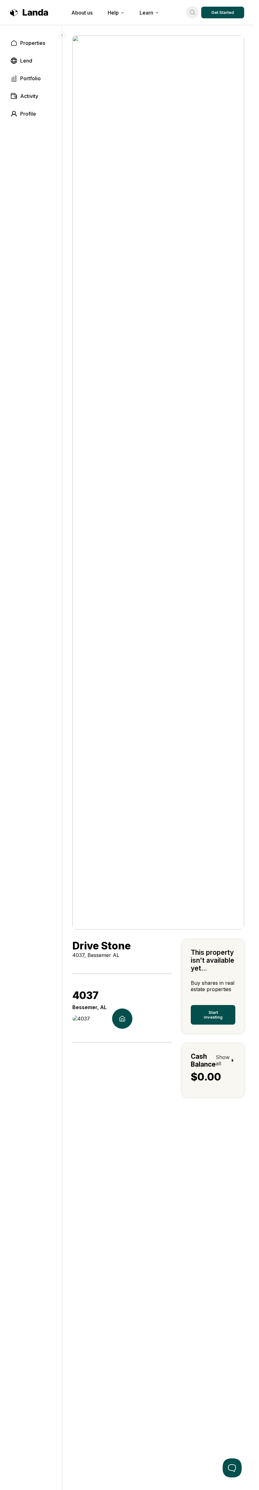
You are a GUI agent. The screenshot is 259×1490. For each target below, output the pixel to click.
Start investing (213, 1015)
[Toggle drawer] (62, 35)
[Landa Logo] (29, 12)
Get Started (222, 12)
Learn (146, 12)
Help (113, 12)
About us (82, 12)
